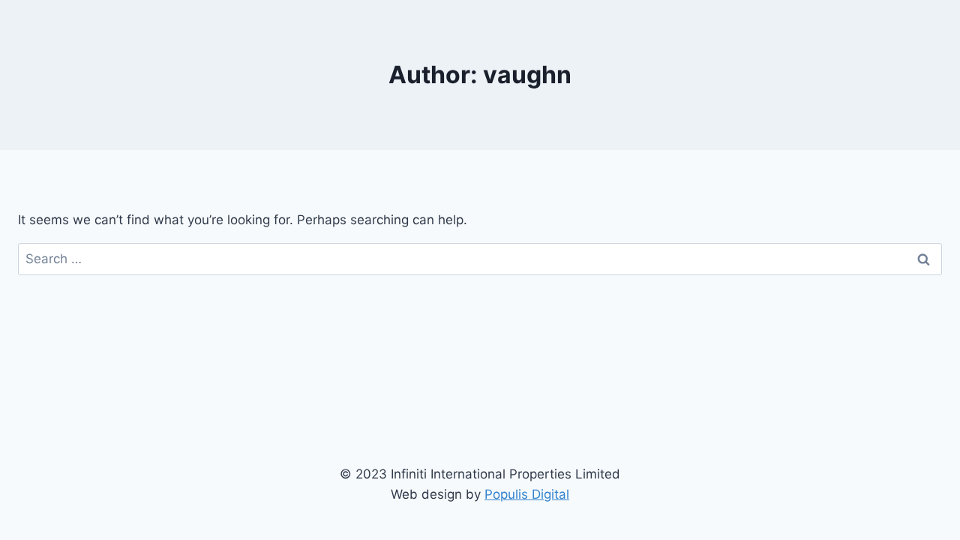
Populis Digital (526, 494)
